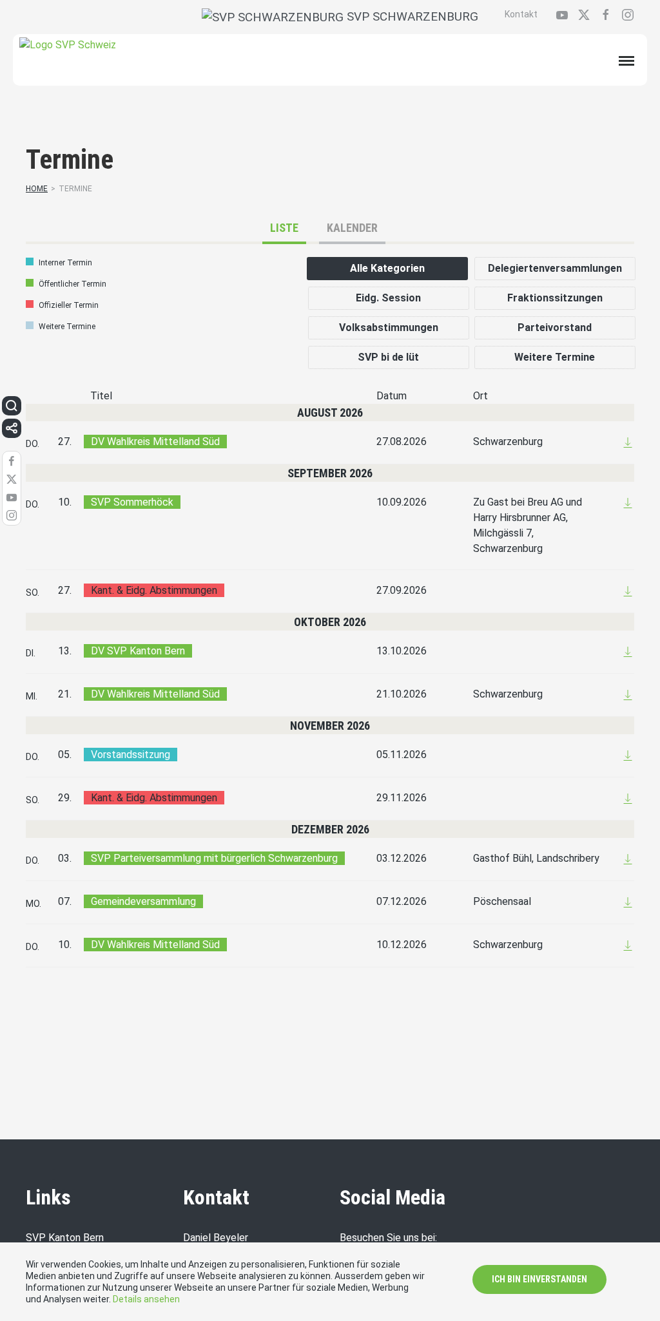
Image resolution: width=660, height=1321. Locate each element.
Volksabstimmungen (388, 327)
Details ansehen (146, 1299)
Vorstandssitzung (130, 754)
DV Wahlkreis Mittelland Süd (155, 441)
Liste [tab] (284, 227)
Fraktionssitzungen (555, 298)
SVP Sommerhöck (132, 502)
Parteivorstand (555, 327)
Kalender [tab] (352, 227)
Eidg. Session (388, 298)
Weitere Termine (554, 357)
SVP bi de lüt (388, 357)
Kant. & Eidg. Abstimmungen (154, 590)
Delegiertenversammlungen (555, 268)
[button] (11, 405)
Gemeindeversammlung (143, 901)
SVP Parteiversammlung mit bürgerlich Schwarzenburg (214, 858)
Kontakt (521, 14)
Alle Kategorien (387, 268)
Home (37, 188)
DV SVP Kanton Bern (138, 651)
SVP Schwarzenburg (411, 16)
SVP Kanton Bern (65, 1237)
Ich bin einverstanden (539, 1279)
